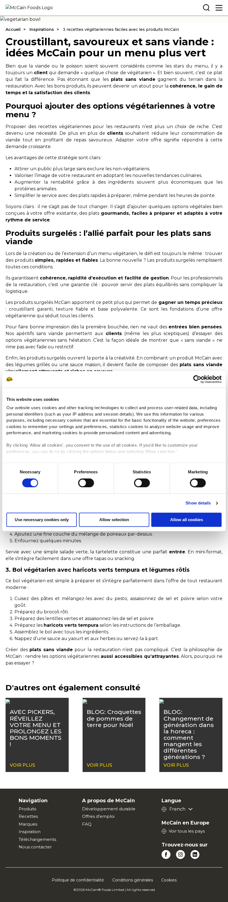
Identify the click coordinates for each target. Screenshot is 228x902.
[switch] (86, 482)
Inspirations (41, 29)
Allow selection (114, 519)
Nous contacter (35, 846)
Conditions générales (132, 880)
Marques (28, 824)
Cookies (169, 880)
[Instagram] (180, 854)
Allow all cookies (186, 519)
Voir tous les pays (187, 831)
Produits (27, 808)
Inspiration (30, 831)
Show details (198, 503)
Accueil (13, 29)
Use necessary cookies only (42, 519)
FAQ (86, 824)
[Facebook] (166, 854)
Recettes (28, 816)
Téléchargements (37, 839)
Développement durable (108, 808)
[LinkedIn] (194, 854)
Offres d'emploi (98, 816)
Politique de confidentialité (78, 880)
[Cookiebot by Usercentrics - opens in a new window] (197, 379)
